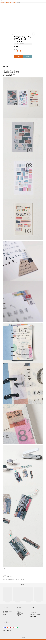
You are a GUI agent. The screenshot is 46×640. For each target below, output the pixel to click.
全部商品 (2, 2)
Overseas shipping (20, 613)
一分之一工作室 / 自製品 (8, 2)
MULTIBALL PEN (19, 76)
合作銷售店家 (19, 616)
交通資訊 (18, 615)
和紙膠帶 (18, 2)
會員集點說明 (19, 610)
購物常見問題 (19, 614)
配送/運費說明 (19, 612)
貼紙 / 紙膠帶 (14, 2)
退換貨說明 (18, 611)
